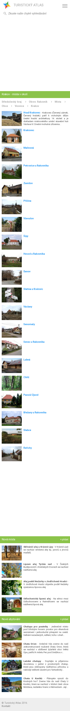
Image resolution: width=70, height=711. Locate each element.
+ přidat (64, 539)
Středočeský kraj (12, 101)
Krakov (35, 106)
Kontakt (6, 706)
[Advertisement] (35, 53)
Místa (58, 101)
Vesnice (19, 106)
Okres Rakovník (38, 101)
